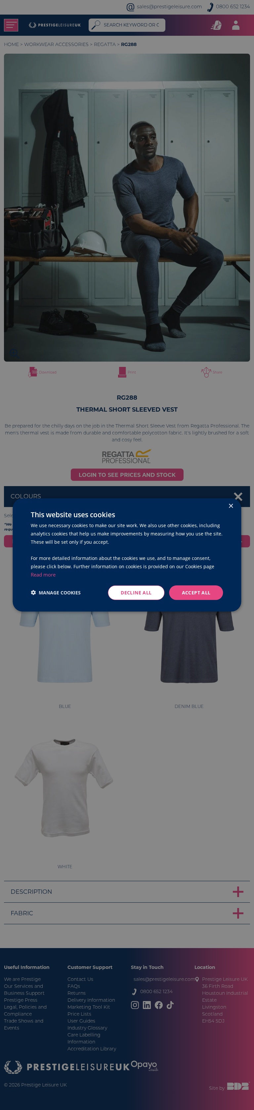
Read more (43, 574)
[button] (56, 592)
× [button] (230, 506)
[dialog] (127, 555)
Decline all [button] (136, 592)
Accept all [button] (196, 592)
